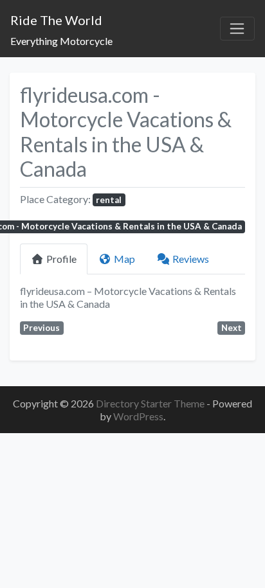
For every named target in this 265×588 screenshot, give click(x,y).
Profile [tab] (61, 259)
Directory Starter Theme (151, 403)
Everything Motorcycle (61, 41)
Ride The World (56, 20)
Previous (41, 328)
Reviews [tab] (190, 259)
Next (231, 328)
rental (109, 200)
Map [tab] (124, 259)
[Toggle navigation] (237, 29)
